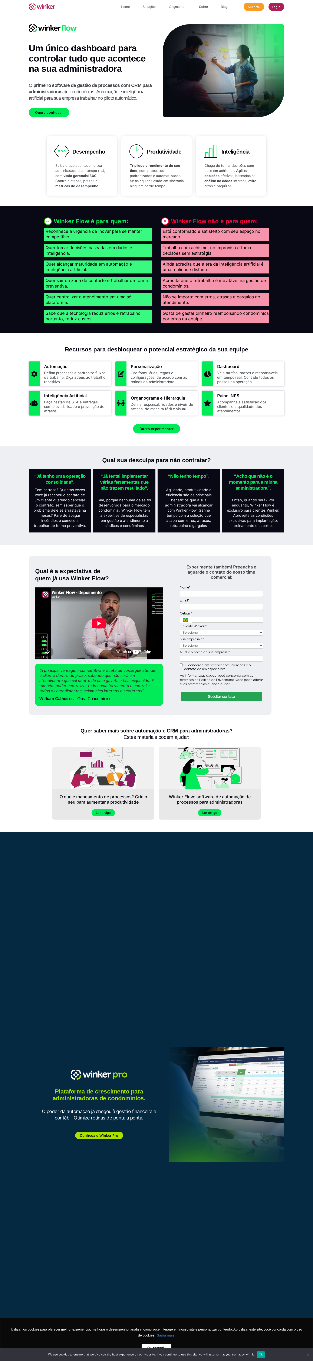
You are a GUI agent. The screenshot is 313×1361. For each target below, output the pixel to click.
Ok (261, 1354)
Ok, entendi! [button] (156, 1347)
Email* (184, 600)
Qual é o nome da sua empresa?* (205, 652)
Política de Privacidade (216, 680)
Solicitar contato (221, 696)
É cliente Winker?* (193, 626)
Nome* (185, 587)
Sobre (203, 7)
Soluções (149, 7)
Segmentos (177, 7)
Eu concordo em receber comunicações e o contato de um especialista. (217, 667)
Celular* (186, 613)
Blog (224, 7)
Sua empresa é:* (192, 639)
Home (125, 7)
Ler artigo (103, 813)
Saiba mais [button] (165, 1335)
